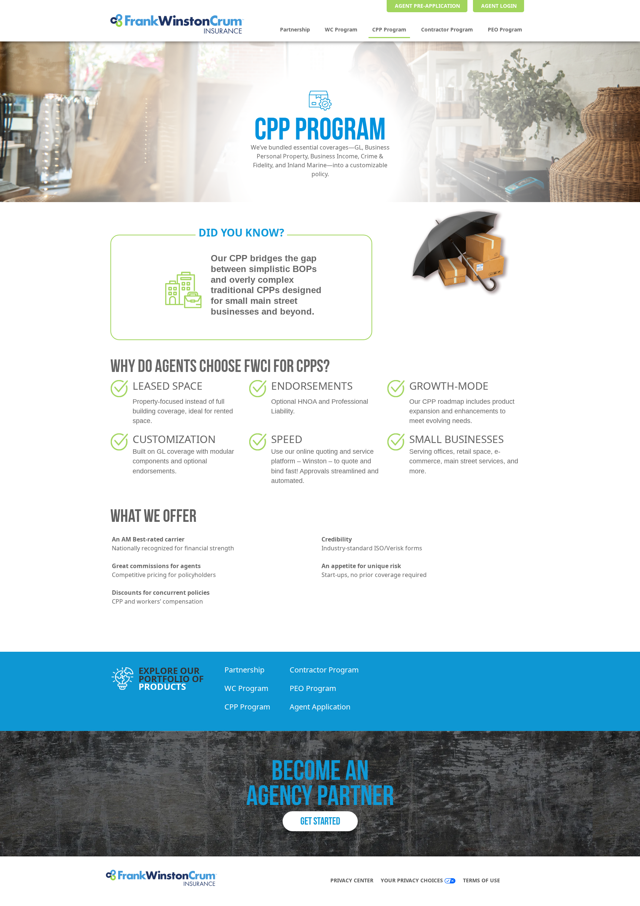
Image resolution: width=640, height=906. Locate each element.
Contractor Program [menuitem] (447, 29)
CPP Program (247, 707)
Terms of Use (481, 880)
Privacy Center (351, 880)
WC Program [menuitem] (341, 29)
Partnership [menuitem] (295, 29)
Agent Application (320, 707)
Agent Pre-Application (427, 5)
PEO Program (313, 688)
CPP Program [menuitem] (389, 29)
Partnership (244, 670)
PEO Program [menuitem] (505, 29)
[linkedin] (523, 881)
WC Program (246, 688)
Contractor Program (324, 670)
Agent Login (499, 5)
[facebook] (515, 881)
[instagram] (530, 881)
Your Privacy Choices (412, 880)
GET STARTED (320, 821)
